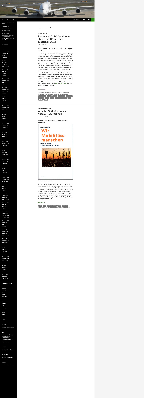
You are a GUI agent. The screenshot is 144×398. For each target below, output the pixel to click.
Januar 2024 (4, 77)
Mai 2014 (4, 247)
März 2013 (4, 272)
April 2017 (4, 192)
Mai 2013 (4, 269)
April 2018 (4, 170)
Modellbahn (4, 303)
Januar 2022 (4, 103)
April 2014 (4, 249)
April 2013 (4, 271)
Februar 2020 (5, 134)
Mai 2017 (4, 190)
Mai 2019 (4, 150)
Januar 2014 (4, 254)
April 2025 (4, 60)
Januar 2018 (4, 175)
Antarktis (41, 92)
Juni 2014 (4, 245)
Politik (3, 307)
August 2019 (4, 145)
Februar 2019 (5, 154)
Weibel (40, 99)
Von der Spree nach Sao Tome (8, 42)
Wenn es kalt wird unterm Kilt (8, 35)
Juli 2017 (4, 186)
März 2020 (4, 132)
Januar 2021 (4, 121)
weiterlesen (41, 89)
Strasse (3, 314)
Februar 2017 (5, 195)
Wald (69, 97)
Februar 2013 (5, 274)
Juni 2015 (4, 226)
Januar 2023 (4, 87)
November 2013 (5, 258)
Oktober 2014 (5, 238)
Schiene (45, 108)
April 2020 (4, 130)
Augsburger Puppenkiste (51, 92)
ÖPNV (68, 207)
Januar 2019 (4, 156)
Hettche (55, 96)
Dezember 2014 (5, 235)
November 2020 (5, 123)
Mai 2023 (4, 84)
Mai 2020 (4, 129)
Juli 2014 (4, 244)
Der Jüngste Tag (58, 94)
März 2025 (4, 62)
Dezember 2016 (5, 199)
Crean (51, 94)
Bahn (45, 205)
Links (89, 19)
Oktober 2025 (5, 53)
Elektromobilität (52, 205)
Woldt (45, 99)
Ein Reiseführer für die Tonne (8, 28)
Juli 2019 (4, 147)
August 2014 (4, 242)
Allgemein (40, 33)
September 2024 (5, 69)
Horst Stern (61, 96)
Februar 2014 (5, 253)
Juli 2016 (4, 204)
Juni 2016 (4, 206)
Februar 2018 (5, 174)
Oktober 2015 (5, 219)
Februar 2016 (5, 213)
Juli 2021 (4, 112)
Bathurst (66, 92)
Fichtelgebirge (42, 96)
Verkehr (58, 207)
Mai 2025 (4, 59)
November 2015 (5, 217)
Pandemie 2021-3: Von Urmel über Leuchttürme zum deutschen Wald (54, 39)
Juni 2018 (4, 166)
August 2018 (4, 163)
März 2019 (4, 152)
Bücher (45, 33)
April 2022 (4, 98)
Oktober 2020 (5, 125)
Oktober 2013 (5, 260)
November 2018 (5, 159)
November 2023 (5, 80)
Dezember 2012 (5, 278)
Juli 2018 (4, 165)
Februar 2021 (5, 120)
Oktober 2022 (5, 91)
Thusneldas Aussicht (6, 32)
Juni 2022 (4, 94)
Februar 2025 (5, 64)
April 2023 (4, 86)
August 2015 (4, 222)
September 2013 (5, 262)
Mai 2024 (4, 73)
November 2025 (5, 51)
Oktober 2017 (5, 181)
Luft (3, 301)
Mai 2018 (4, 168)
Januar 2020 (4, 136)
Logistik (3, 299)
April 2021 (4, 118)
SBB (47, 207)
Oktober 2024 (5, 68)
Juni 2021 (4, 114)
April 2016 (4, 210)
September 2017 (5, 183)
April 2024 (4, 75)
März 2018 (4, 172)
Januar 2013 (4, 276)
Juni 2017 (4, 188)
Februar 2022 (5, 102)
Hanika (49, 96)
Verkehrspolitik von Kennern (8, 349)
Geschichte (4, 296)
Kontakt (83, 19)
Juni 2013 (4, 267)
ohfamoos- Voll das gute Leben (8, 327)
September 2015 (5, 220)
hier (56, 83)
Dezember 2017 (5, 177)
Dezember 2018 (5, 157)
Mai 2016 (4, 208)
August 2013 (4, 263)
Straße (49, 108)
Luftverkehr (42, 207)
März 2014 (4, 251)
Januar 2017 (4, 197)
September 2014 (5, 240)
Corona (46, 94)
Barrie (60, 92)
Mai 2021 (4, 116)
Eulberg (66, 94)
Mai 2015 (4, 228)
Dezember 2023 (5, 78)
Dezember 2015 (5, 215)
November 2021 (5, 107)
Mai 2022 (4, 96)
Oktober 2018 (5, 161)
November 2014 (5, 236)
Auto (40, 205)
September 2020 (5, 127)
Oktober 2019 (5, 141)
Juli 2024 (4, 71)
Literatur (65, 205)
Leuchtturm (69, 96)
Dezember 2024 (5, 66)
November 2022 (5, 89)
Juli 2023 (4, 82)
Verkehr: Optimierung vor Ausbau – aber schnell (52, 112)
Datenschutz (76, 19)
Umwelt (52, 207)
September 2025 (5, 55)
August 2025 (4, 57)
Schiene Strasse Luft (8, 20)
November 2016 (5, 201)
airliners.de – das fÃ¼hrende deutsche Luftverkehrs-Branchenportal (7, 336)
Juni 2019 (4, 148)
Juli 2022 (4, 93)
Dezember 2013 (5, 256)
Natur (3, 305)
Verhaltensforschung (61, 97)
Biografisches (5, 292)
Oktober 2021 (5, 109)
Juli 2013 (4, 265)
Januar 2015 (4, 233)
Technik (52, 97)
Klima (59, 205)
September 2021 (5, 111)
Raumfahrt (4, 308)
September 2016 (5, 202)
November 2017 (5, 179)
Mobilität (41, 97)
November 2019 (5, 139)
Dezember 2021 (5, 105)
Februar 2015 (5, 231)
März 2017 (4, 193)
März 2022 (4, 100)
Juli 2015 (4, 224)
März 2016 (4, 211)
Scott (47, 97)
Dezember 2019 (5, 138)
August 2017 (4, 184)
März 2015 (4, 229)
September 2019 (5, 143)
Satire (3, 310)
